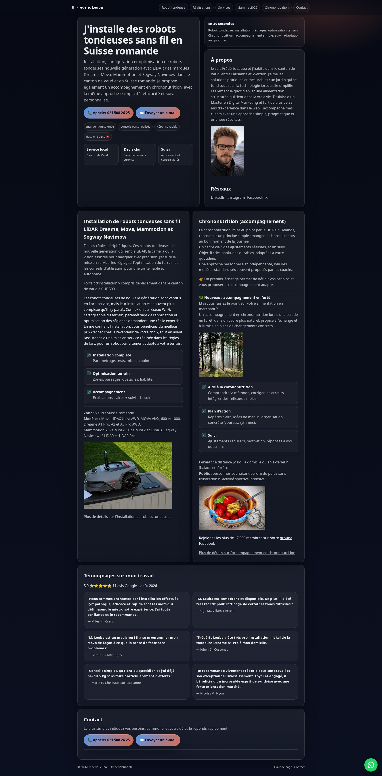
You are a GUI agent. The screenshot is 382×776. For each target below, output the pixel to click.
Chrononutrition (277, 7)
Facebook (255, 197)
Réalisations (202, 7)
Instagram (236, 197)
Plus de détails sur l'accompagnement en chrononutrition (247, 552)
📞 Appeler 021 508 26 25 (109, 112)
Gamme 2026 (247, 7)
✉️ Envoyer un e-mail (158, 112)
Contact (302, 7)
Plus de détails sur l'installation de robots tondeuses (127, 516)
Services (224, 7)
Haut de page (283, 767)
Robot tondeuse (173, 7)
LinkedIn (218, 197)
